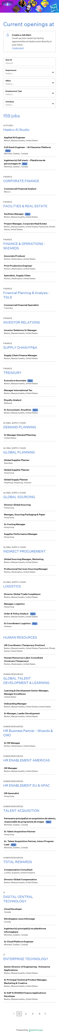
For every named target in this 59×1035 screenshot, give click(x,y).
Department (10, 70)
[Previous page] (13, 1014)
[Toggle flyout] (53, 72)
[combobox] (5, 73)
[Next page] (45, 1014)
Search (8, 60)
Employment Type (13, 91)
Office (8, 81)
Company (9, 101)
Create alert (18, 48)
